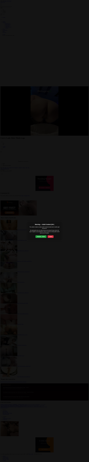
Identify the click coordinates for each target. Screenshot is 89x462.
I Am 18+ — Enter (41, 236)
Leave (50, 236)
